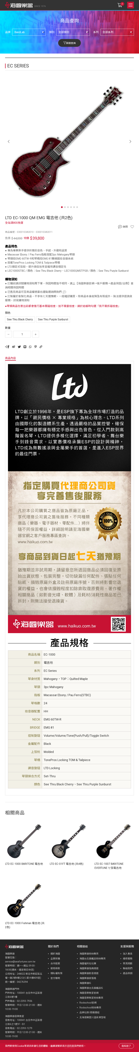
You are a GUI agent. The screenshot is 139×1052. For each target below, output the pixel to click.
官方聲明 (55, 978)
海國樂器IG (85, 983)
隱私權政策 (56, 973)
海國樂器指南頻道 (89, 968)
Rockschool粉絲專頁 (90, 1007)
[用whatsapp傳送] (30, 346)
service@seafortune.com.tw (20, 961)
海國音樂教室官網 (89, 993)
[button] (130, 141)
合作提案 (55, 963)
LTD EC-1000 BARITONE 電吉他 (24, 863)
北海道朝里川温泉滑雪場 (93, 1017)
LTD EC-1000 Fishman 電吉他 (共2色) (24, 925)
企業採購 (55, 958)
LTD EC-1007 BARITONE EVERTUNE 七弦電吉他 (108, 866)
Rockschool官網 (88, 1002)
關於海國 (55, 953)
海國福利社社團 (88, 963)
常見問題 (127, 963)
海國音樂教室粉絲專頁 (91, 997)
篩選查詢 (71, 43)
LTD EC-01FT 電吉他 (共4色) (66, 863)
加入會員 (127, 953)
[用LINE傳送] (25, 346)
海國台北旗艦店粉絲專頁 (93, 958)
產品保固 (127, 973)
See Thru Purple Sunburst (53, 319)
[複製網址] (40, 346)
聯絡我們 (127, 968)
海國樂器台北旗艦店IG (91, 988)
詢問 (125, 226)
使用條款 (55, 968)
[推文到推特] (19, 346)
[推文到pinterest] (35, 346)
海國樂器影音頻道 (89, 973)
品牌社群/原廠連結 (90, 1012)
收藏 (132, 226)
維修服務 (127, 958)
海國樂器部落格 (88, 978)
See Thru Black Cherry (20, 319)
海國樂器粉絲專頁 (89, 953)
